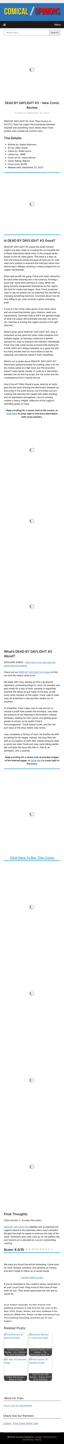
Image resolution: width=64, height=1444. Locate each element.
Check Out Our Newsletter (17, 1405)
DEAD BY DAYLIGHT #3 (16, 1227)
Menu (57, 24)
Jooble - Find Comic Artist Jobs (20, 1423)
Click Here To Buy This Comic (32, 858)
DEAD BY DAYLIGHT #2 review (34, 672)
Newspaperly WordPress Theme (40, 1438)
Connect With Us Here (32, 1277)
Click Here (11, 413)
